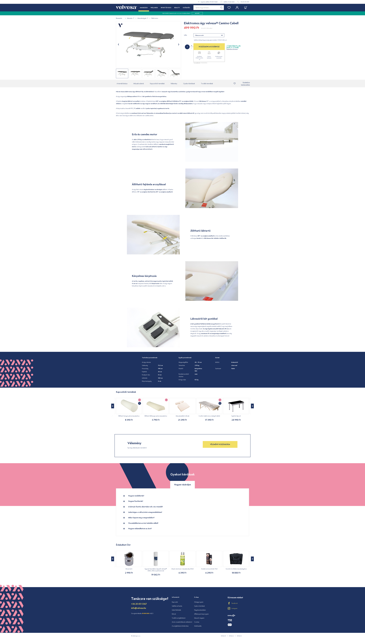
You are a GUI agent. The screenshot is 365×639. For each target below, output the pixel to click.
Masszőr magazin (199, 618)
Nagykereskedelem (200, 610)
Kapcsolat (175, 602)
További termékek (207, 83)
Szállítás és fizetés (177, 606)
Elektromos (154, 18)
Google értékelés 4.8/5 (142, 613)
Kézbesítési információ (232, 49)
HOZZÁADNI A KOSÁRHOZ (209, 47)
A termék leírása (122, 83)
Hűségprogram (198, 602)
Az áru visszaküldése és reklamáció (182, 622)
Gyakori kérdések (189, 83)
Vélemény (174, 83)
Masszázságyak (141, 18)
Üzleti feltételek (176, 610)
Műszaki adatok (138, 83)
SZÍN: (185, 35)
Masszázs (130, 18)
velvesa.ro (239, 636)
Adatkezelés (198, 626)
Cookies (196, 622)
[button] (112, 406)
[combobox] (208, 35)
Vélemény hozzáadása (220, 444)
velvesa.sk (223, 636)
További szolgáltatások (178, 618)
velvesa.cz (231, 636)
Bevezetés (119, 18)
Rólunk (174, 614)
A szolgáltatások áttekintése (180, 626)
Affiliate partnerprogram (201, 614)
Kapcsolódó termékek (157, 83)
